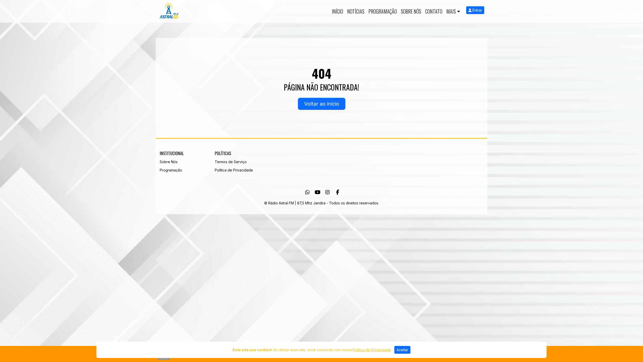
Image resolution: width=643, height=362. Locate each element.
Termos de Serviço (231, 162)
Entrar (476, 10)
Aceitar (402, 350)
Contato (433, 11)
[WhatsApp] (307, 192)
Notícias (355, 11)
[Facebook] (337, 192)
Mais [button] (451, 11)
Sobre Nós (411, 11)
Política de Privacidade (234, 170)
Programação (382, 11)
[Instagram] (327, 192)
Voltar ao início (321, 104)
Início (337, 11)
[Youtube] (317, 192)
